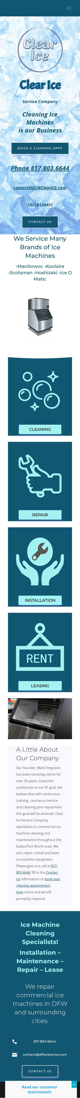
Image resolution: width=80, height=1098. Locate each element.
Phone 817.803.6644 (40, 168)
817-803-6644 (45, 1041)
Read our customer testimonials (39, 1089)
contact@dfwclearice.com (45, 1054)
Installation (40, 600)
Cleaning (40, 429)
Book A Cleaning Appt (40, 148)
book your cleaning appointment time (38, 885)
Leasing (40, 685)
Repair (40, 514)
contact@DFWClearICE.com (40, 187)
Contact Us (40, 222)
